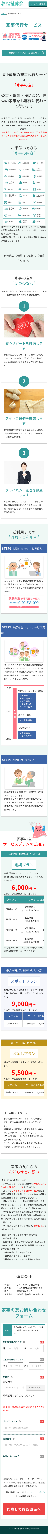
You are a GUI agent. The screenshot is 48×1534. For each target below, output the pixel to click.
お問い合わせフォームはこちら (24, 52)
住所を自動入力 (35, 1387)
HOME (3, 13)
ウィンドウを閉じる (37, 4)
